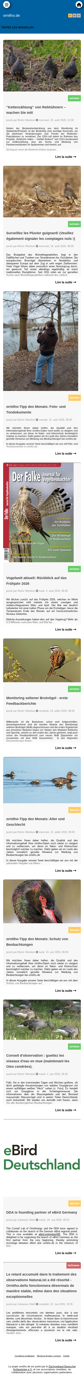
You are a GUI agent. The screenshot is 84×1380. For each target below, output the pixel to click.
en (79, 16)
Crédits (66, 1356)
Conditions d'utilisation (25, 1356)
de (74, 16)
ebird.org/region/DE (49, 1234)
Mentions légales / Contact (49, 1356)
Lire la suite (64, 156)
